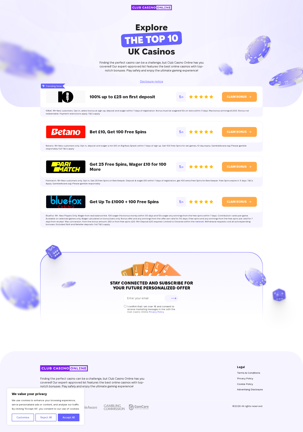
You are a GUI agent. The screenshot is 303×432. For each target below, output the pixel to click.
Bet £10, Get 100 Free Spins (118, 131)
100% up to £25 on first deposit (122, 96)
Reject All (46, 417)
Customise (22, 417)
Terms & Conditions (248, 372)
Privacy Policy (156, 312)
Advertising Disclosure (250, 389)
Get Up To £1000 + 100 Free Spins (124, 201)
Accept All (69, 417)
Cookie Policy (245, 384)
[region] (45, 406)
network (199, 221)
